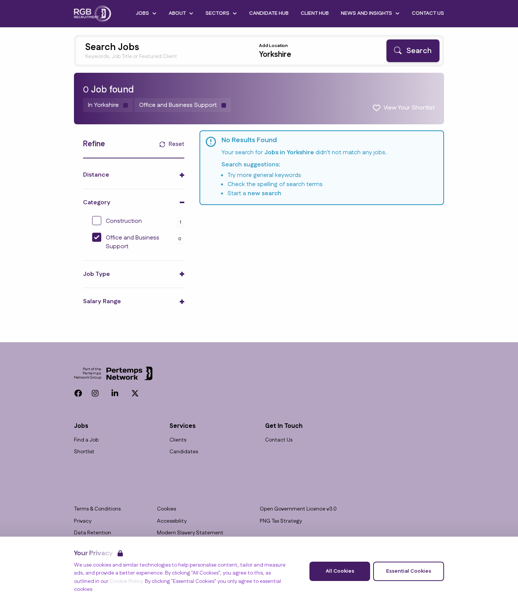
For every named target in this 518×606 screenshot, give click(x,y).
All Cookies (340, 571)
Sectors (217, 13)
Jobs (142, 13)
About (177, 13)
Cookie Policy (126, 581)
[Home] (92, 13)
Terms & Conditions (97, 509)
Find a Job (86, 440)
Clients (178, 440)
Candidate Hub (269, 13)
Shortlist (84, 452)
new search (264, 193)
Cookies (166, 509)
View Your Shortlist (409, 107)
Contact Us (428, 13)
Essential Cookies (408, 571)
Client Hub (315, 13)
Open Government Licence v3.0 (298, 509)
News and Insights (366, 13)
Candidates (184, 452)
